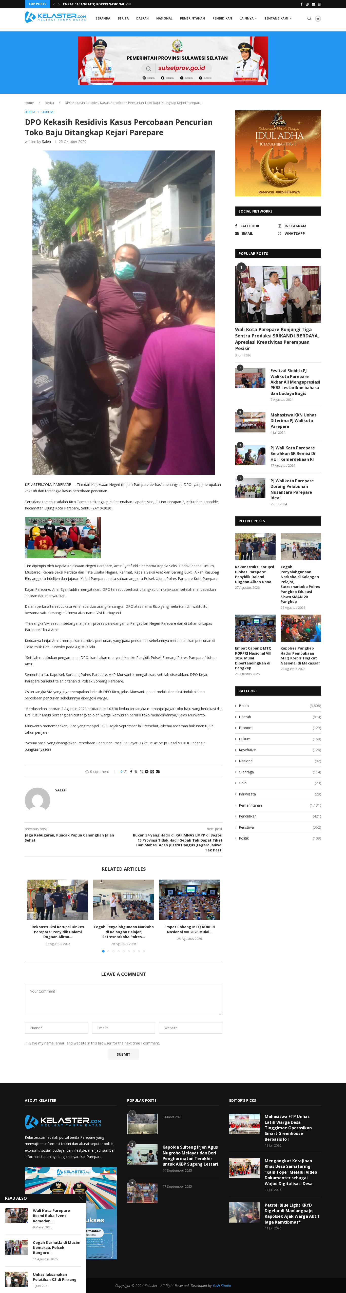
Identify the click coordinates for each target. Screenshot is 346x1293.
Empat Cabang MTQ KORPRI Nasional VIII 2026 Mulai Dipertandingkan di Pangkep (253, 658)
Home (29, 102)
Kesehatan (280, 749)
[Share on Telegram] (146, 771)
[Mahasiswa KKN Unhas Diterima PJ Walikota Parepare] (250, 422)
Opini (280, 783)
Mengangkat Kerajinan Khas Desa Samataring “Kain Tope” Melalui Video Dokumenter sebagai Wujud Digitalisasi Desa (291, 1172)
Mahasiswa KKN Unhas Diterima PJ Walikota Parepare (293, 420)
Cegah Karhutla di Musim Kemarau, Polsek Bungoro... (56, 1247)
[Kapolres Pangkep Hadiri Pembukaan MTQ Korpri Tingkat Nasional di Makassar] (301, 628)
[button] (54, 4)
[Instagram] (307, 4)
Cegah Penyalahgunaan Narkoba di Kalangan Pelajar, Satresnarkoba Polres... (124, 931)
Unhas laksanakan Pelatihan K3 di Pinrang (54, 1277)
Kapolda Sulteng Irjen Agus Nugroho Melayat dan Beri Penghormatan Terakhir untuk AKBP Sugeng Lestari (190, 1155)
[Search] (309, 18)
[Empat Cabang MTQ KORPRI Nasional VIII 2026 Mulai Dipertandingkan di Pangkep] (189, 900)
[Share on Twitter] (136, 771)
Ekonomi (280, 727)
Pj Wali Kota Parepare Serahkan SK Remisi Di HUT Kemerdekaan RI (293, 453)
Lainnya (247, 18)
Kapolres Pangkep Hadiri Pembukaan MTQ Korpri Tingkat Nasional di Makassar (300, 655)
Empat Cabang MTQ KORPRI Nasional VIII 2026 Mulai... (189, 929)
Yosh (216, 1285)
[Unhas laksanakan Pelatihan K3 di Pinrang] (16, 1279)
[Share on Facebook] (131, 771)
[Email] (313, 4)
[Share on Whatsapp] (141, 771)
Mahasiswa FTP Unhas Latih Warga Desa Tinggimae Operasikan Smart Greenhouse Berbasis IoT (288, 1128)
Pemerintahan (192, 18)
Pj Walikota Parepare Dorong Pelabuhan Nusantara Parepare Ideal (292, 489)
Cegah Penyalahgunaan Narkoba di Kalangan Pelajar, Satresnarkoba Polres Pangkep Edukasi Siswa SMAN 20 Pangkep (300, 584)
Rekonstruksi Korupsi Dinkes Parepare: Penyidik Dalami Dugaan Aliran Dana (254, 574)
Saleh (46, 141)
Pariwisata (280, 794)
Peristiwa (280, 827)
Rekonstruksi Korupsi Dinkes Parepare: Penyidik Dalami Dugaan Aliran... (58, 931)
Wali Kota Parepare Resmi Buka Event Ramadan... (51, 1215)
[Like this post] (125, 771)
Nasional (164, 18)
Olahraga (280, 772)
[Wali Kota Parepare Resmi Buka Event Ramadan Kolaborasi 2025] (16, 1215)
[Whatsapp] (319, 4)
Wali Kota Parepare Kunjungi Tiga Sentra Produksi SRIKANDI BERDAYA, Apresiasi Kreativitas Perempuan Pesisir (277, 339)
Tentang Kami (276, 18)
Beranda (102, 18)
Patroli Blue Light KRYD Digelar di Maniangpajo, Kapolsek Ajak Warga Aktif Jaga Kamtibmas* (292, 1213)
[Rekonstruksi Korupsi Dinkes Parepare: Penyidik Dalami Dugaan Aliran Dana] (57, 900)
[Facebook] (301, 4)
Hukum (280, 738)
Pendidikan (222, 18)
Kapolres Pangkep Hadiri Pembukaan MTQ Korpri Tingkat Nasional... (122, 4)
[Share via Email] (158, 771)
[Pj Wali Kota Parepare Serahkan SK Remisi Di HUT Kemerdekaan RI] (250, 455)
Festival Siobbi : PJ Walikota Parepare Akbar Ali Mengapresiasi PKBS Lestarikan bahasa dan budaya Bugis (295, 382)
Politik (280, 838)
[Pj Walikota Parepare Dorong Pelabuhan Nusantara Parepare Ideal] (250, 488)
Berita (123, 18)
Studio (225, 1285)
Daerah (142, 18)
